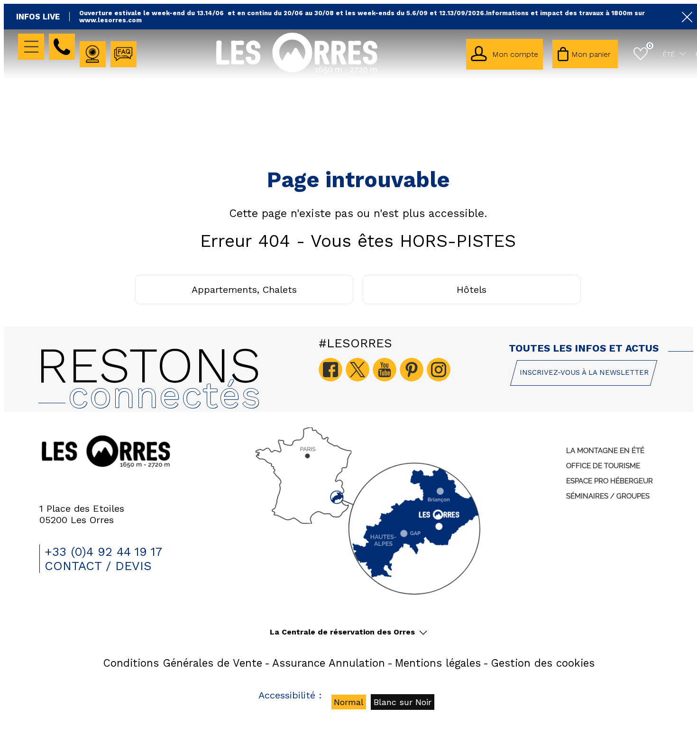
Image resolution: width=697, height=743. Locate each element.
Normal (349, 702)
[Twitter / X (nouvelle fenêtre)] (357, 369)
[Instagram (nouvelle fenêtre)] (438, 369)
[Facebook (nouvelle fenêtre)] (330, 369)
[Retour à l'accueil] (296, 71)
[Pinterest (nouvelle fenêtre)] (411, 369)
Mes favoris (650, 45)
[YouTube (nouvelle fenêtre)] (384, 369)
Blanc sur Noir (402, 702)
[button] (585, 54)
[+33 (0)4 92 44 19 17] (62, 47)
